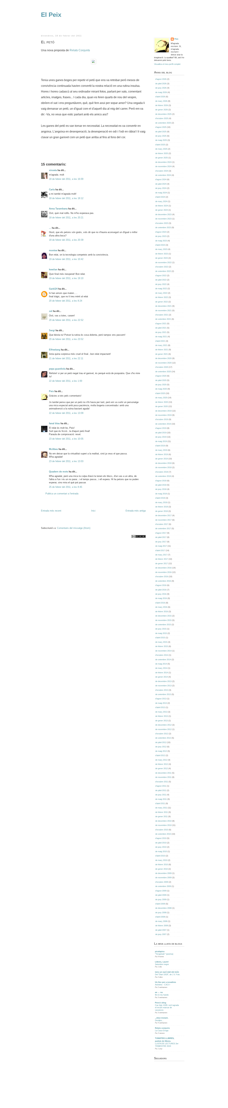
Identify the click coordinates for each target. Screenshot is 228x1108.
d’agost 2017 (160, 533)
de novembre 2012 (163, 729)
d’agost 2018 (160, 481)
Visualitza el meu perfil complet (167, 64)
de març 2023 (161, 249)
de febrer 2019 (161, 454)
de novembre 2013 (163, 686)
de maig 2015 (161, 633)
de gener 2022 (161, 302)
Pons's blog (160, 1003)
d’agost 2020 (160, 376)
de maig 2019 (161, 441)
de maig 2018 (161, 494)
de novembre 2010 (163, 825)
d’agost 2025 (160, 127)
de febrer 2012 (161, 764)
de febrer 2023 (161, 254)
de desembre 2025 (163, 114)
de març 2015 (161, 642)
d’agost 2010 (160, 838)
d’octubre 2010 (161, 830)
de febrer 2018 (161, 507)
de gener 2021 (161, 354)
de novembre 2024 (163, 166)
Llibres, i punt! (162, 962)
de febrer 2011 (161, 812)
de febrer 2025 (161, 153)
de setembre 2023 (163, 227)
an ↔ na (159, 992)
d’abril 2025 (160, 145)
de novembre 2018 (163, 467)
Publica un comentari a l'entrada (61, 493)
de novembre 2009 (163, 877)
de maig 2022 (161, 288)
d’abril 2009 (160, 904)
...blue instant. (161, 1018)
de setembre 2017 (163, 528)
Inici (93, 510)
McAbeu (53, 449)
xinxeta (53, 170)
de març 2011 (161, 808)
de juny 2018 (160, 489)
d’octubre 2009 (161, 882)
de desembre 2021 (163, 306)
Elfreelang (54, 349)
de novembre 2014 (163, 651)
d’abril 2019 (160, 446)
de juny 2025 (160, 136)
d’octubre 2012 (161, 734)
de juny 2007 (160, 934)
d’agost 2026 (160, 79)
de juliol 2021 (160, 328)
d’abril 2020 (160, 393)
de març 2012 (161, 760)
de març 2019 (161, 450)
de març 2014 (161, 668)
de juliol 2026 (160, 83)
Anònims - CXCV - (163, 985)
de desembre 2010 (163, 821)
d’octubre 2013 (161, 690)
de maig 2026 (161, 92)
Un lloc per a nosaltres (165, 982)
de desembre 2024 (163, 162)
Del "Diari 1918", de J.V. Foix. (167, 974)
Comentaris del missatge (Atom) (73, 528)
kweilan (53, 269)
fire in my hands (162, 995)
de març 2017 (161, 555)
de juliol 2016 (160, 590)
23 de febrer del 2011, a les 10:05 (66, 438)
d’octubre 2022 (161, 267)
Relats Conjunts (80, 50)
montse (53, 250)
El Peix (51, 14)
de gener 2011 (161, 816)
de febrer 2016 (161, 611)
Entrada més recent (51, 510)
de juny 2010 (160, 847)
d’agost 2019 (160, 428)
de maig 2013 (161, 703)
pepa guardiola (57, 368)
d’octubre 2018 (161, 472)
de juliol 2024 (160, 184)
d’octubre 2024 (161, 171)
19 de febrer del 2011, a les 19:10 (66, 278)
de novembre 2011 (163, 777)
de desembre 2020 (163, 358)
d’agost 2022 (160, 275)
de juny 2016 (160, 594)
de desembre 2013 (163, 681)
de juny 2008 (160, 912)
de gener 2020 (161, 406)
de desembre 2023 (163, 214)
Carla (52, 189)
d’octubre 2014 (161, 655)
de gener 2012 (161, 768)
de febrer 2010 (161, 864)
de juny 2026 (160, 88)
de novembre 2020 (163, 363)
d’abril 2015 (160, 637)
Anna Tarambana (58, 208)
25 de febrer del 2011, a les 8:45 (65, 487)
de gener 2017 (161, 563)
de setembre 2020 (163, 371)
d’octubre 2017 (161, 524)
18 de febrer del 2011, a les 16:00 (66, 179)
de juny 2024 (160, 188)
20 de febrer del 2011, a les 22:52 (66, 320)
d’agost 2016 (160, 585)
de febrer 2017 (161, 559)
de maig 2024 (161, 193)
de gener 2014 (161, 677)
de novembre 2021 (163, 310)
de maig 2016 (161, 598)
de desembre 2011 (163, 773)
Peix (51, 391)
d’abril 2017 (160, 550)
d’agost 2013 (160, 699)
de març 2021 (161, 345)
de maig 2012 (161, 751)
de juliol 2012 (160, 742)
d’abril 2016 (160, 603)
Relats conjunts (162, 1028)
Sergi (52, 330)
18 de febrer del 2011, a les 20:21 (66, 217)
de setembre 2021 (163, 319)
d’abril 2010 (160, 856)
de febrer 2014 (161, 672)
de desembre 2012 (163, 725)
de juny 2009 (160, 899)
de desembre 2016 (163, 568)
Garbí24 (53, 288)
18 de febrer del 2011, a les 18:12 (66, 198)
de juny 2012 (160, 747)
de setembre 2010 (163, 834)
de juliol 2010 (160, 843)
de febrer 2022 (161, 297)
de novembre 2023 (163, 219)
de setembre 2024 (163, 175)
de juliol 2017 (160, 537)
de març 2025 (161, 149)
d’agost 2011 (160, 786)
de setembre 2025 (163, 123)
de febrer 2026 (161, 105)
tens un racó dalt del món (167, 972)
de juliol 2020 (160, 380)
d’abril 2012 (160, 755)
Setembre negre (162, 964)
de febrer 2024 (161, 206)
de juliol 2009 (160, 895)
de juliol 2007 (160, 930)
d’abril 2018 (160, 498)
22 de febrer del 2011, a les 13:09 (66, 413)
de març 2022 (161, 293)
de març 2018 (161, 502)
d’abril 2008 (160, 917)
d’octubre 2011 (161, 782)
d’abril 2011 (160, 803)
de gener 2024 (161, 210)
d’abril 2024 (160, 197)
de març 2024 (161, 201)
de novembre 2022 (163, 262)
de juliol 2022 (160, 280)
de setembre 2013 (163, 694)
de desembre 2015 (163, 616)
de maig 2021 (161, 336)
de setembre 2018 (163, 476)
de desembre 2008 (163, 908)
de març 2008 (161, 921)
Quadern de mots (58, 471)
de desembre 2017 (163, 515)
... (50, 228)
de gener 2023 (161, 258)
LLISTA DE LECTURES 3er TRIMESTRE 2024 (166, 1044)
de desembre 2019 (163, 411)
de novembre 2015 (163, 620)
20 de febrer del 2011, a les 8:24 (65, 300)
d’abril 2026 (160, 97)
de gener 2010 (161, 869)
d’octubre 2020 (161, 367)
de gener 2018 (161, 511)
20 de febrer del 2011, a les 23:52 (66, 339)
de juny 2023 (160, 236)
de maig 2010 (161, 851)
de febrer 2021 (161, 350)
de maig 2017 (161, 546)
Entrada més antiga (136, 510)
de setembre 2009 (163, 886)
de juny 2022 (160, 284)
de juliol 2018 (160, 485)
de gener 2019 (161, 459)
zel (50, 311)
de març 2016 (161, 607)
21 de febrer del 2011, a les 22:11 (66, 358)
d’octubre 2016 (161, 576)
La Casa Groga (161, 1030)
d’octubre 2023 (161, 223)
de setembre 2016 (163, 581)
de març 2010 (161, 860)
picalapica (159, 951)
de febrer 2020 (161, 402)
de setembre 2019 (163, 424)
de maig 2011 (161, 799)
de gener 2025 (161, 158)
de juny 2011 (160, 795)
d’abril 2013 (160, 707)
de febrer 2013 (161, 716)
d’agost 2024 (160, 179)
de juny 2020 (160, 384)
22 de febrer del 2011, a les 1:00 (65, 381)
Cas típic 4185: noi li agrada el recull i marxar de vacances (167, 1007)
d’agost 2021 (160, 323)
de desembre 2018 (163, 463)
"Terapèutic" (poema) (164, 954)
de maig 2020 (161, 389)
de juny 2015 (160, 629)
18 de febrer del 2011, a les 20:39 (66, 240)
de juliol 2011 (160, 790)
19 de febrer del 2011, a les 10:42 (66, 259)
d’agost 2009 (160, 891)
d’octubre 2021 (161, 315)
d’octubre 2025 (161, 118)
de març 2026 (161, 101)
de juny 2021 (160, 332)
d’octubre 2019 (161, 419)
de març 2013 (161, 712)
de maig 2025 (161, 140)
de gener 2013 (161, 721)
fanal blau (54, 423)
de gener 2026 (161, 110)
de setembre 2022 (163, 271)
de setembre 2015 (163, 624)
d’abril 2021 (160, 341)
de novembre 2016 (163, 572)
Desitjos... (159, 1020)
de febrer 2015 (161, 646)
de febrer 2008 (161, 925)
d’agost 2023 (160, 232)
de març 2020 (161, 398)
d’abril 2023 (160, 245)
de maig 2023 (161, 241)
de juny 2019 (160, 437)
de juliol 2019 (160, 433)
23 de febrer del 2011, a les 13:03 (66, 461)
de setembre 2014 (163, 659)
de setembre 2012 (163, 738)
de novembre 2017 (163, 520)
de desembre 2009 (163, 873)
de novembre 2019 (163, 415)
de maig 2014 (161, 664)
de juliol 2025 (160, 132)
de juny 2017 (160, 542)
